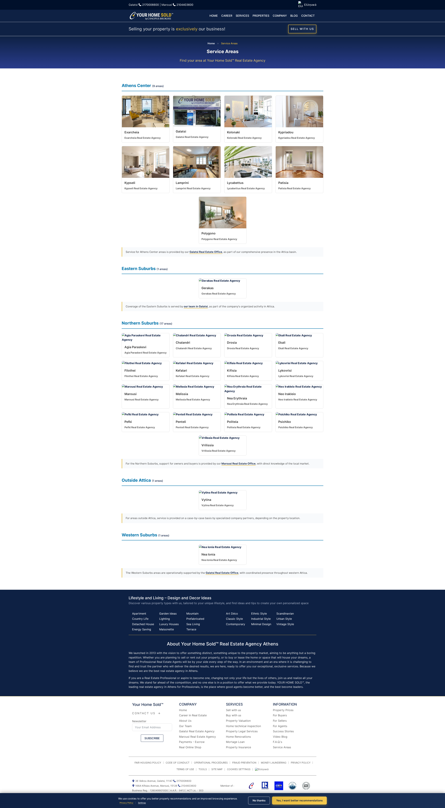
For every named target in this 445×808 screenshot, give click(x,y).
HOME (213, 15)
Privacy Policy (127, 803)
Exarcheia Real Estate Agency (142, 137)
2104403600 (184, 4)
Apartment (139, 613)
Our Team (185, 726)
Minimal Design (261, 624)
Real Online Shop (190, 747)
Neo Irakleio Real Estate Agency (297, 399)
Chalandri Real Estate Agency (194, 348)
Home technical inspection (243, 726)
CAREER (226, 15)
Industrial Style (261, 618)
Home (211, 43)
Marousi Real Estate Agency (141, 399)
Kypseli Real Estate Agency (140, 188)
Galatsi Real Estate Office (205, 252)
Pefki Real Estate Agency (139, 427)
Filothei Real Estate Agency (141, 376)
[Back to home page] (151, 16)
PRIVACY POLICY (300, 762)
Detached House (143, 624)
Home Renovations (238, 736)
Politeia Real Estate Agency (243, 427)
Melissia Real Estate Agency (193, 399)
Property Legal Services (242, 731)
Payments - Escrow (192, 742)
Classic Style (234, 618)
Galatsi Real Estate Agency (192, 136)
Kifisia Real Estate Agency (243, 376)
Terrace (191, 629)
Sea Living (193, 624)
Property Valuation (238, 720)
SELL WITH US (302, 29)
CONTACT (308, 15)
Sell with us (233, 710)
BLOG (294, 15)
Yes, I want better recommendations (299, 800)
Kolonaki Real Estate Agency (244, 137)
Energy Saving (141, 629)
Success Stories (283, 731)
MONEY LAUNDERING (273, 762)
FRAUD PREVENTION (244, 762)
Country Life (140, 618)
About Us (185, 720)
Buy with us (233, 715)
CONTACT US (146, 713)
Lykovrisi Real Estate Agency (295, 376)
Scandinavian (285, 613)
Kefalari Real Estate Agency (192, 376)
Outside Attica (136, 480)
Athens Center (136, 85)
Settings (142, 803)
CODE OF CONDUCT (177, 762)
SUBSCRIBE (152, 738)
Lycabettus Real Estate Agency (246, 188)
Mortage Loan (235, 742)
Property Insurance (238, 747)
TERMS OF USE (185, 769)
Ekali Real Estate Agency (293, 348)
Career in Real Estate (193, 715)
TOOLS (203, 769)
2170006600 (150, 4)
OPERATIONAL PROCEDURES (211, 762)
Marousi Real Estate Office (238, 463)
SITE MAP (216, 769)
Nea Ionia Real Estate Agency (219, 559)
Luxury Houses (169, 624)
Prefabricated (195, 618)
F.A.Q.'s (277, 742)
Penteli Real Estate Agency (192, 427)
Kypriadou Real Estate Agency (296, 137)
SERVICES (242, 15)
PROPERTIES (261, 15)
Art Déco (232, 613)
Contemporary (235, 624)
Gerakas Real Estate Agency (218, 293)
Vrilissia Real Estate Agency (218, 450)
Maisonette (166, 629)
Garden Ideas (168, 613)
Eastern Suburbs (139, 268)
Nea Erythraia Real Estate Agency (247, 403)
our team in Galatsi (196, 306)
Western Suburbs (139, 534)
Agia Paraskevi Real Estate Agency (145, 352)
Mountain (192, 613)
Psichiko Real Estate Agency (295, 427)
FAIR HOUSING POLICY (148, 762)
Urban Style (284, 618)
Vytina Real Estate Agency (217, 505)
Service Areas (282, 747)
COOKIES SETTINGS (238, 769)
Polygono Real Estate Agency (219, 239)
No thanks (259, 800)
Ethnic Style (259, 613)
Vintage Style (285, 624)
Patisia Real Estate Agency (294, 188)
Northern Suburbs (140, 323)
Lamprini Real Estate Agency (193, 188)
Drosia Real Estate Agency (243, 348)
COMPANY (280, 15)
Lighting (164, 618)
